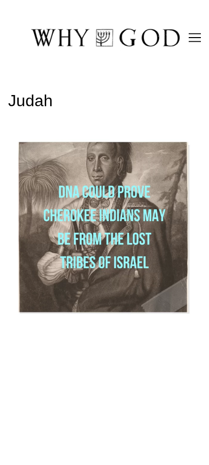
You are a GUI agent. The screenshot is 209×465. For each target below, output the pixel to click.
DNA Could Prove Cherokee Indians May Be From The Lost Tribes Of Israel (98, 144)
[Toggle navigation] (195, 38)
